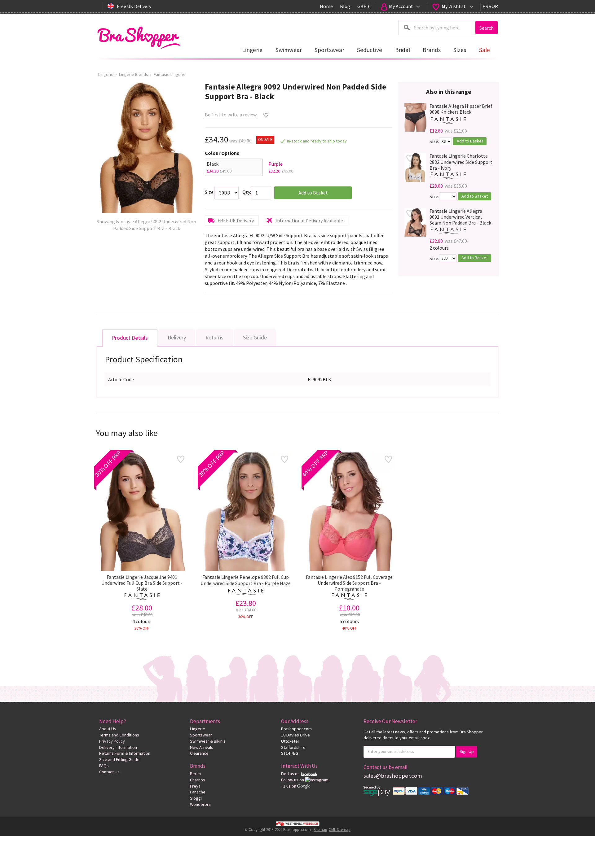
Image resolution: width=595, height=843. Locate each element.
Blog (345, 6)
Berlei (195, 773)
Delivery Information (118, 747)
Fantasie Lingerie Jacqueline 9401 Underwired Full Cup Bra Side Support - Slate (142, 583)
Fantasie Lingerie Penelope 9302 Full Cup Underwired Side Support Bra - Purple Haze (246, 580)
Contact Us (109, 772)
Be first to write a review (231, 114)
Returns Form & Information (124, 753)
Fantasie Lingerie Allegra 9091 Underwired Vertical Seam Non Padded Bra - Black (460, 217)
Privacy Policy (112, 741)
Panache (197, 792)
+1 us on (289, 786)
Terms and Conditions (119, 735)
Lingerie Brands (133, 74)
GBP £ (363, 6)
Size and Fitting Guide (119, 759)
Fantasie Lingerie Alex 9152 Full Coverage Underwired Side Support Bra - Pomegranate (349, 583)
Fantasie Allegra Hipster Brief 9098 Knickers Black (461, 109)
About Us (107, 729)
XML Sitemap (339, 829)
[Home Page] (138, 36)
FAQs (104, 765)
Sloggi (196, 798)
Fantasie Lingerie (170, 74)
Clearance (199, 753)
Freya (195, 786)
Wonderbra (200, 804)
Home (326, 6)
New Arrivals (201, 747)
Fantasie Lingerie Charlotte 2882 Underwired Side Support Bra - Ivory (461, 162)
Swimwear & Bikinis (208, 741)
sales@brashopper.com (393, 775)
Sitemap (320, 829)
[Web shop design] (297, 823)
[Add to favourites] (264, 115)
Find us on (291, 773)
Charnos (197, 780)
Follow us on (293, 780)
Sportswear (201, 735)
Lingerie (105, 74)
